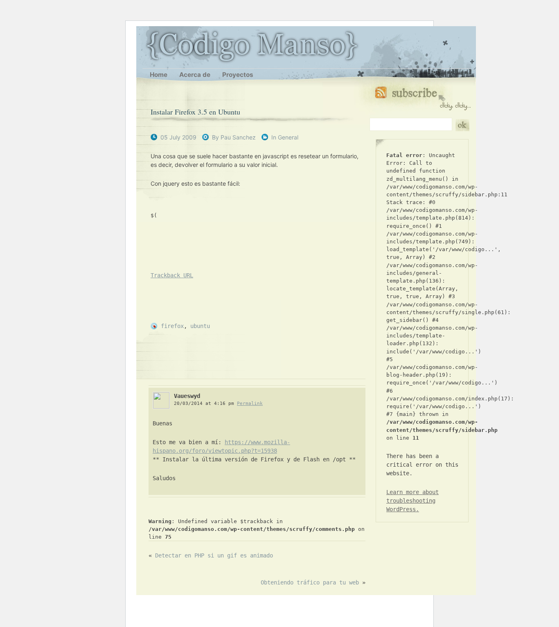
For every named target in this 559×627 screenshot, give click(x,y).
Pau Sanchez (238, 137)
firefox (172, 326)
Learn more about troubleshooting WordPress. (412, 500)
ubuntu (200, 326)
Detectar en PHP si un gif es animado (214, 555)
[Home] (146, 45)
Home (158, 75)
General (288, 137)
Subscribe (422, 97)
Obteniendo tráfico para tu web (310, 582)
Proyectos (237, 75)
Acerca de (194, 75)
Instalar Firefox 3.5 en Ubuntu (195, 112)
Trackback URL (172, 275)
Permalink (250, 403)
